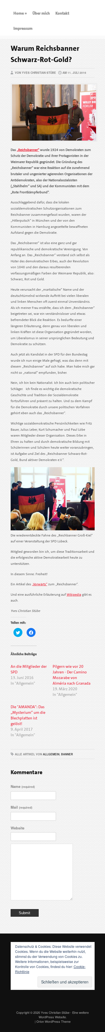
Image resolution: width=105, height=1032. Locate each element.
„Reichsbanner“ (28, 150)
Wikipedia (74, 594)
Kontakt (62, 13)
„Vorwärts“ (39, 584)
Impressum (22, 28)
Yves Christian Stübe (55, 1012)
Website (17, 828)
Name (23, 786)
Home (20, 13)
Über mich (41, 13)
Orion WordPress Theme (53, 1021)
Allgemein (51, 754)
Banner (67, 754)
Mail (21, 807)
